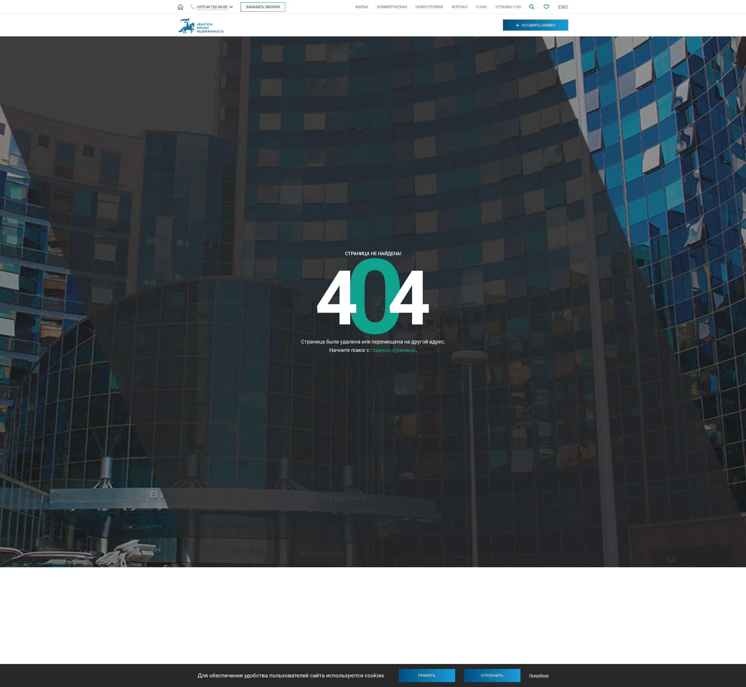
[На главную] (180, 7)
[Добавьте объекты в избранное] (546, 6)
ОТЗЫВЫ (508, 7)
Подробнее (539, 675)
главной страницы (393, 350)
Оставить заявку (538, 25)
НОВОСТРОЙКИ (429, 7)
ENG (563, 7)
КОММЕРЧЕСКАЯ (392, 7)
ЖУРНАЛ (459, 7)
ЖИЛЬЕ (361, 7)
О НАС (481, 7)
